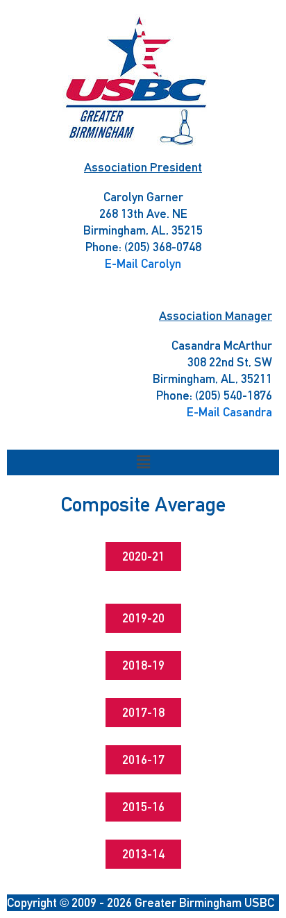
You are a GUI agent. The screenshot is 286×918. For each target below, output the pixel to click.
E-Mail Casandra (229, 412)
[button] (143, 462)
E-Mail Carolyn (143, 263)
